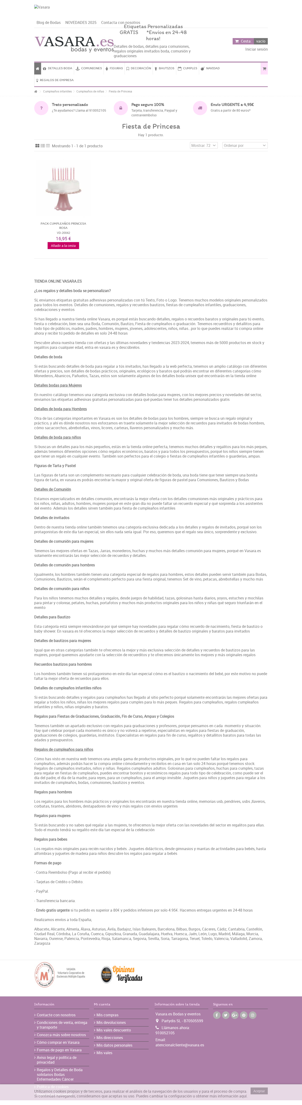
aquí (243, 1096)
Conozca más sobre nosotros (61, 1034)
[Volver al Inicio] (35, 92)
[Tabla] (48, 146)
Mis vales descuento (113, 1030)
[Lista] (43, 146)
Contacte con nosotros (56, 1015)
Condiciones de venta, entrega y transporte (62, 1025)
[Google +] (235, 1015)
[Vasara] (151, 11)
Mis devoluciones (111, 1022)
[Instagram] (252, 1015)
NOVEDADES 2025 (80, 22)
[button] (164, 68)
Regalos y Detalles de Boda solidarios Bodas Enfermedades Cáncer (60, 1074)
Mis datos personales (114, 1045)
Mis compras (107, 1015)
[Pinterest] (243, 1015)
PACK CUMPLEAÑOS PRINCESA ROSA (63, 226)
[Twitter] (226, 1015)
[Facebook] (217, 1015)
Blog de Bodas (49, 22)
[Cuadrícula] (37, 146)
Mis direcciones (109, 1037)
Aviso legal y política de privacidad (56, 1060)
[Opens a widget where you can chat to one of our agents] (284, 1097)
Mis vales (104, 1052)
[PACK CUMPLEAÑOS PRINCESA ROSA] (63, 188)
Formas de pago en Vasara (59, 1050)
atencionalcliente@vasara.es (179, 1045)
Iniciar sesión (256, 49)
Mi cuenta (102, 1004)
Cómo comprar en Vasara (58, 1042)
